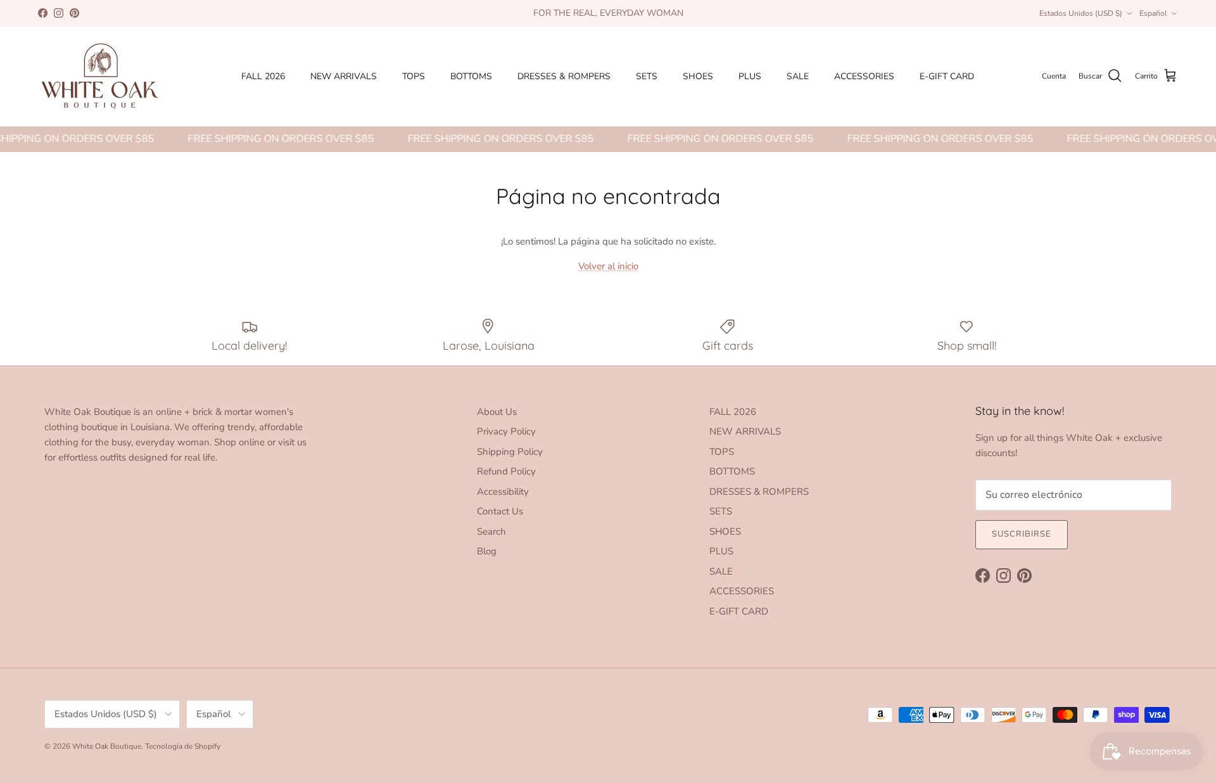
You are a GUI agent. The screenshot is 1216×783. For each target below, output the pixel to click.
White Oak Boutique (106, 746)
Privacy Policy (506, 431)
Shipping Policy (510, 451)
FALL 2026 (263, 76)
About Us (497, 411)
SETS (646, 76)
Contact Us (500, 511)
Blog (487, 551)
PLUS (749, 76)
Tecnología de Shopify (182, 746)
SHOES (698, 76)
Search (491, 531)
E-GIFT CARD (947, 76)
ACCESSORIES (864, 76)
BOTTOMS (471, 76)
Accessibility (503, 491)
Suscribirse (1021, 534)
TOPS (413, 76)
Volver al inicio (608, 266)
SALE (798, 76)
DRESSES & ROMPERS (564, 76)
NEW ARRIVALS (343, 76)
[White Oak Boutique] (100, 76)
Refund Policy (506, 471)
